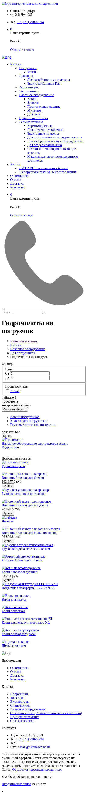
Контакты (17, 187)
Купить (7, 485)
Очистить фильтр (14, 409)
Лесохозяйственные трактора (48, 79)
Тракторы (26, 76)
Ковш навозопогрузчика (19, 572)
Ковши (32, 99)
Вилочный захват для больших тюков (29, 533)
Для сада (33, 114)
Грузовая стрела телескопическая (26, 549)
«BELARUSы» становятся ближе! (43, 168)
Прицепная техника (33, 118)
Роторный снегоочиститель (22, 560)
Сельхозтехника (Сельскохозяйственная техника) (46, 713)
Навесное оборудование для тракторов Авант (35, 443)
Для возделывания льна (44, 145)
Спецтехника (28, 91)
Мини (31, 72)
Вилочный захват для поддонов (25, 505)
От (7, 373)
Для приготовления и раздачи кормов (54, 137)
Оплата (15, 179)
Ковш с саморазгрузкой (19, 634)
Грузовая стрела (13, 466)
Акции (15, 164)
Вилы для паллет (14, 599)
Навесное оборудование (36, 95)
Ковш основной (13, 611)
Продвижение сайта (16, 784)
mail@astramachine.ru (35, 747)
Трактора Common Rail (43, 83)
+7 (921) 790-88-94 (30, 22)
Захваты (33, 102)
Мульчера (34, 110)
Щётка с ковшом (14, 645)
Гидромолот (10, 447)
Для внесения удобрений (45, 129)
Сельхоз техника (31, 122)
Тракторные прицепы (43, 133)
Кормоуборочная (39, 126)
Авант (14, 391)
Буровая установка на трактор (23, 493)
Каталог (16, 64)
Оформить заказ (22, 49)
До (7, 378)
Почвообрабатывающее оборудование (55, 141)
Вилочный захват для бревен (23, 477)
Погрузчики (28, 68)
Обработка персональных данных (37, 769)
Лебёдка (8, 521)
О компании (19, 176)
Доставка (17, 183)
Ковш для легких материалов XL (26, 622)
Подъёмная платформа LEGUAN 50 (28, 588)
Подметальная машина (43, 106)
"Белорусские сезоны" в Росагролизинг (47, 172)
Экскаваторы (28, 87)
